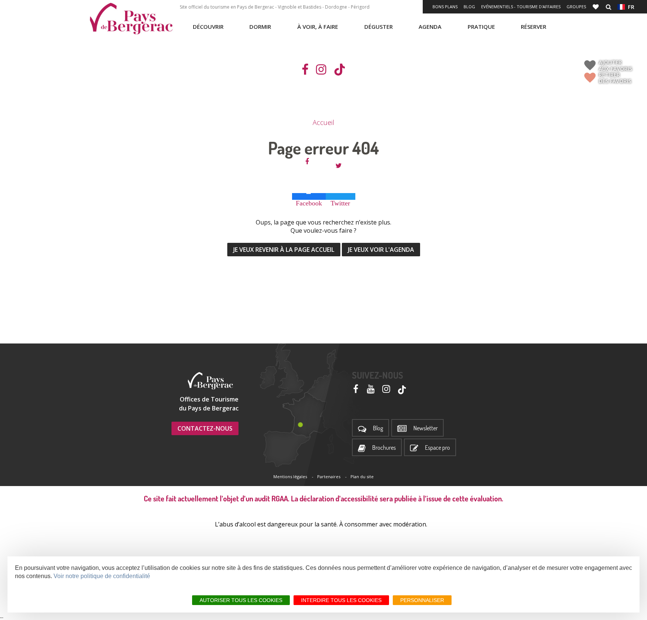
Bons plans (445, 6)
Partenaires (328, 476)
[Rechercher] (608, 7)
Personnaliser (422, 600)
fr (629, 6)
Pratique (481, 26)
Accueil (323, 122)
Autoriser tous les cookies (241, 600)
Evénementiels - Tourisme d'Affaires (521, 6)
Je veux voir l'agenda (381, 249)
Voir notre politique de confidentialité (102, 576)
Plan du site (362, 476)
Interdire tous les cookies (341, 600)
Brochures (384, 447)
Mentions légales (290, 476)
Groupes (576, 6)
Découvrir (208, 26)
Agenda (430, 26)
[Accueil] (131, 19)
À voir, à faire (317, 26)
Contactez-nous (205, 428)
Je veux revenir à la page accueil (283, 249)
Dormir (260, 26)
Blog (469, 6)
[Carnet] (596, 6)
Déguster (378, 26)
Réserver (533, 26)
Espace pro (437, 447)
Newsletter (425, 428)
